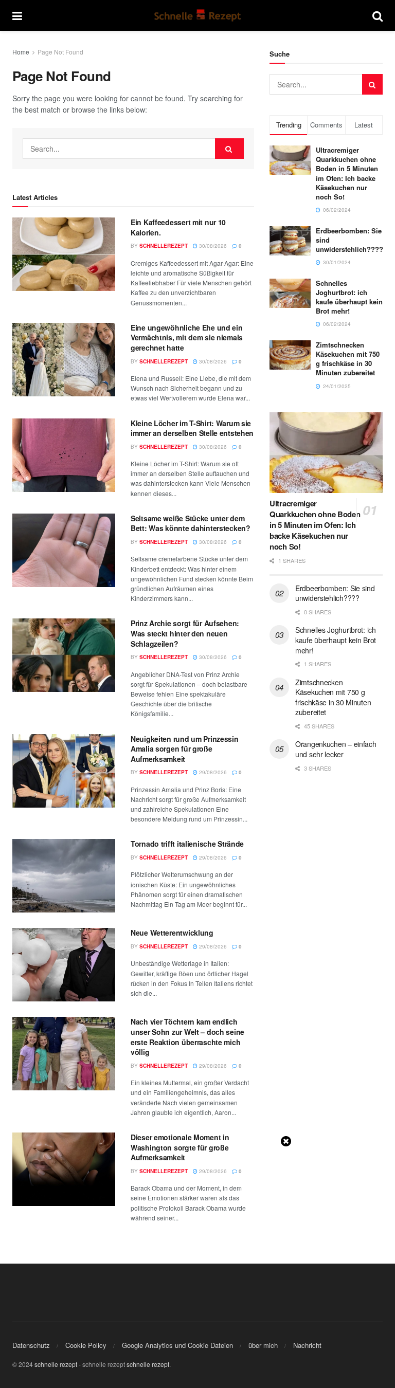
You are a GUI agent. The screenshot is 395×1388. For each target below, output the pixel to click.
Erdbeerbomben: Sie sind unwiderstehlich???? (335, 593)
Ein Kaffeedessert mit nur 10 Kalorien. (178, 227)
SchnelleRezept (163, 245)
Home (20, 51)
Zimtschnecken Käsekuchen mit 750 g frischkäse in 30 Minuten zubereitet (348, 359)
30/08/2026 (212, 245)
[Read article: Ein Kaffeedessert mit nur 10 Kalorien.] (63, 254)
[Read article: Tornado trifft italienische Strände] (63, 875)
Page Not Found (60, 51)
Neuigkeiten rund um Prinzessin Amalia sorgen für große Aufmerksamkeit (185, 749)
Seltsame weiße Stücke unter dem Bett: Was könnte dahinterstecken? (190, 523)
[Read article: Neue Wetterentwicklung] (63, 964)
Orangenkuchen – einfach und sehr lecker (335, 749)
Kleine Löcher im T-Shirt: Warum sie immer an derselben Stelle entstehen (192, 428)
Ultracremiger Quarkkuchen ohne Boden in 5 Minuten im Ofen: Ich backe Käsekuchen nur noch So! (347, 173)
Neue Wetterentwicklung (172, 932)
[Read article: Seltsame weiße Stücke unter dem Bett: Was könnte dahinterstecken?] (63, 550)
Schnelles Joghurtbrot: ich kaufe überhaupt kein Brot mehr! (349, 297)
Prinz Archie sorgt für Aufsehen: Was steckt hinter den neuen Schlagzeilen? (185, 633)
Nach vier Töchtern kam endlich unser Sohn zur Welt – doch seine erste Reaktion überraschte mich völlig (187, 1036)
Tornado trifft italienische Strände (187, 843)
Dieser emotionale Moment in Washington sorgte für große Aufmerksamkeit (180, 1147)
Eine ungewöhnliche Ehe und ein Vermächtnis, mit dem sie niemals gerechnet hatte (187, 337)
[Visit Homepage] (197, 15)
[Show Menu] (17, 15)
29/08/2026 (212, 772)
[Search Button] (377, 15)
